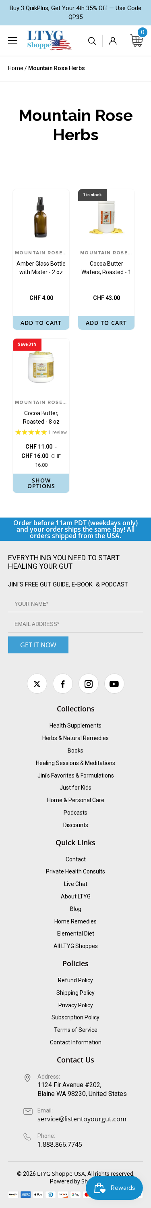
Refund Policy (75, 980)
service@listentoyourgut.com (81, 1118)
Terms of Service (75, 1030)
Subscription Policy (75, 1017)
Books (75, 750)
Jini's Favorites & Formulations (75, 775)
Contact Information (75, 1042)
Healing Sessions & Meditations (75, 763)
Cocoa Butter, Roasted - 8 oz (41, 412)
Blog (75, 909)
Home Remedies (75, 921)
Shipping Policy (75, 993)
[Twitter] (37, 684)
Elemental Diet (75, 933)
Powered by (65, 1181)
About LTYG (76, 896)
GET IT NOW (38, 644)
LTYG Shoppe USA (61, 1173)
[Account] (113, 41)
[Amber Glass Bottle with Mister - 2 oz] (41, 217)
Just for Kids (75, 787)
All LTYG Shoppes (76, 946)
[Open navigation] (12, 40)
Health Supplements (75, 725)
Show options (41, 483)
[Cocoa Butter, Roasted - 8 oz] (41, 367)
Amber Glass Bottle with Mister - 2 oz (41, 263)
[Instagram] (89, 684)
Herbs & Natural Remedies (75, 738)
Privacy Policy (75, 1005)
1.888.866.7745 (59, 1144)
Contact (76, 859)
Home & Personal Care (75, 800)
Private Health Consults (75, 871)
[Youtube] (114, 684)
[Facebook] (63, 684)
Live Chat (75, 884)
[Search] (93, 41)
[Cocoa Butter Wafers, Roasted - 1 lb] (106, 217)
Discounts (75, 825)
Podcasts (75, 812)
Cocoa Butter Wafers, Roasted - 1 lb (106, 264)
